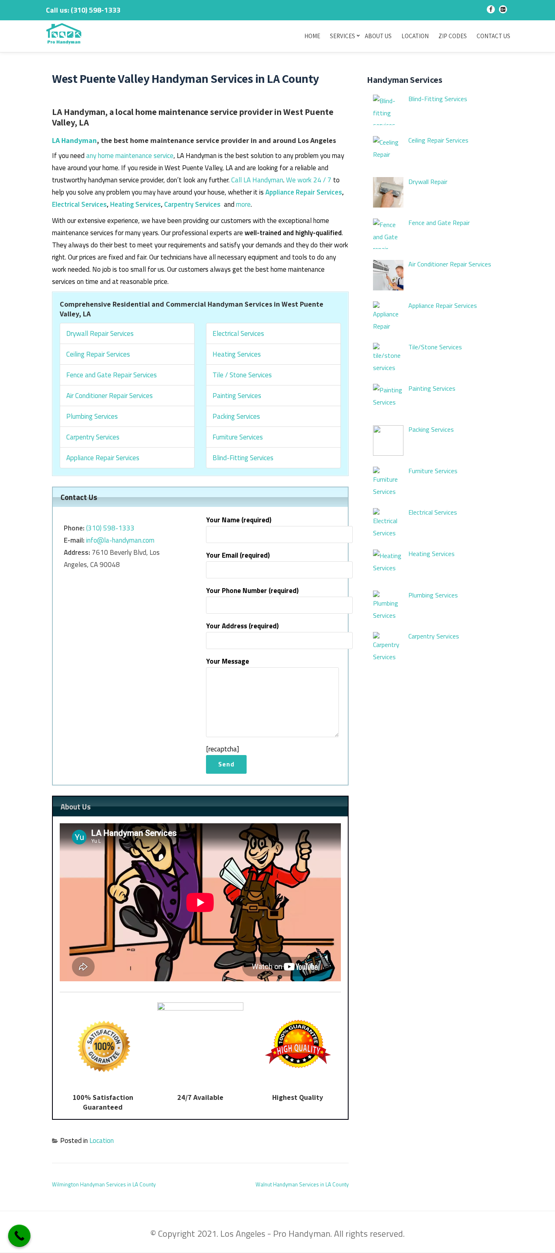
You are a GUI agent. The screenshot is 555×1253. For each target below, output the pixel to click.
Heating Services (135, 204)
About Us (378, 36)
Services (342, 36)
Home (312, 36)
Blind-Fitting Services (242, 457)
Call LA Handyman (257, 180)
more (243, 204)
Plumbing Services (92, 416)
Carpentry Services (192, 204)
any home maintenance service (129, 155)
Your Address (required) (242, 626)
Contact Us (493, 36)
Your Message (227, 661)
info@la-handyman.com (120, 540)
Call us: (83, 9)
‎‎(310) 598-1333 (110, 528)
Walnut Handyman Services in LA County (302, 1184)
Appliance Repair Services (303, 192)
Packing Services (236, 416)
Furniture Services (237, 437)
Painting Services (236, 395)
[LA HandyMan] (65, 34)
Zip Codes (452, 36)
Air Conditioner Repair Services (109, 395)
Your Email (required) (238, 555)
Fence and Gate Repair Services (111, 375)
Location (415, 36)
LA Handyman (74, 140)
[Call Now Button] (19, 1236)
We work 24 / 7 (309, 180)
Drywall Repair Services (100, 333)
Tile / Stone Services (242, 375)
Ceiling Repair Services (98, 354)
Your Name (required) (238, 520)
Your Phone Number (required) (252, 590)
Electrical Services (79, 204)
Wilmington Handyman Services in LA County (104, 1184)
